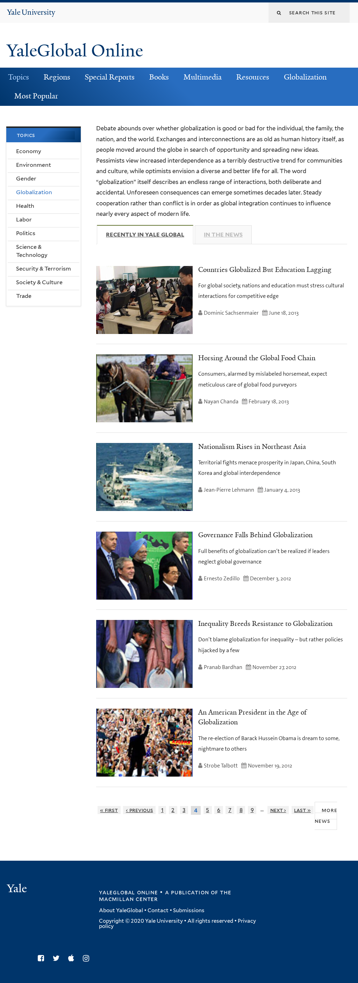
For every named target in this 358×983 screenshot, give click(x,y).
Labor (24, 219)
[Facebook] (43, 958)
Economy (28, 151)
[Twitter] (58, 958)
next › (278, 810)
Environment (33, 165)
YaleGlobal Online (75, 50)
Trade (23, 296)
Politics (25, 233)
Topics (18, 77)
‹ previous (139, 810)
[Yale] (18, 889)
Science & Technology (32, 251)
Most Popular (36, 96)
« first (109, 810)
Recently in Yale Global (149, 234)
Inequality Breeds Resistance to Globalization (265, 623)
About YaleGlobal (121, 910)
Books (159, 77)
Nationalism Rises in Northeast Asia (252, 446)
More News (326, 815)
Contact (158, 910)
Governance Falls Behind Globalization (255, 534)
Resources (252, 77)
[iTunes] (73, 958)
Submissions (189, 910)
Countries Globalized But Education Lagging (264, 269)
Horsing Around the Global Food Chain (256, 357)
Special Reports (110, 77)
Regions (57, 77)
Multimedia (203, 77)
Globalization (305, 77)
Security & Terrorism (43, 268)
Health (25, 206)
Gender (26, 178)
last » (302, 810)
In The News (223, 234)
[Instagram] (88, 958)
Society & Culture (39, 282)
